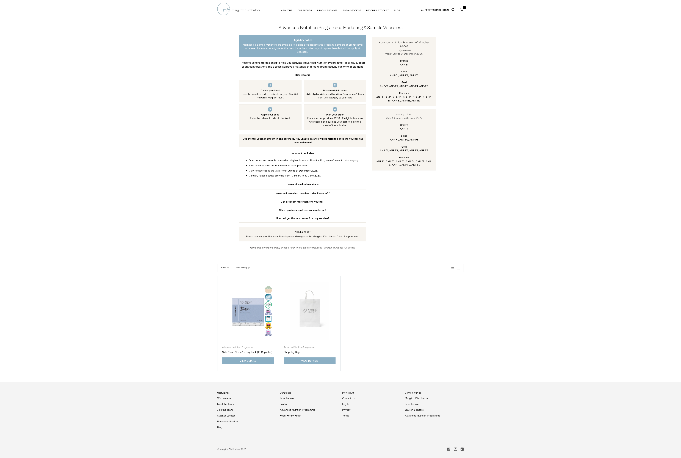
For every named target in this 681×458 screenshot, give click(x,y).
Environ (284, 404)
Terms (345, 416)
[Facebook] (448, 449)
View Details (248, 361)
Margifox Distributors (416, 398)
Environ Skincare (414, 410)
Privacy (346, 410)
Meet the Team (225, 404)
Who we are (224, 398)
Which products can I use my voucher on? (302, 210)
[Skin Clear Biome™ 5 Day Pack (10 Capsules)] (248, 311)
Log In (345, 404)
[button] (286, 9)
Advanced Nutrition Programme (237, 347)
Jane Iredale (287, 398)
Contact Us (348, 398)
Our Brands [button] (285, 392)
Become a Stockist (227, 421)
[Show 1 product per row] (453, 268)
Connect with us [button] (413, 392)
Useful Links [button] (223, 392)
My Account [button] (348, 392)
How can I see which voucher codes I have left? (303, 193)
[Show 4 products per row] (460, 268)
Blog (219, 427)
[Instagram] (455, 449)
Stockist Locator (226, 416)
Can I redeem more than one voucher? (302, 202)
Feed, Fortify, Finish (290, 416)
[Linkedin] (462, 449)
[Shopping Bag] (310, 311)
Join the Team (225, 410)
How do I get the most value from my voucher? (302, 218)
